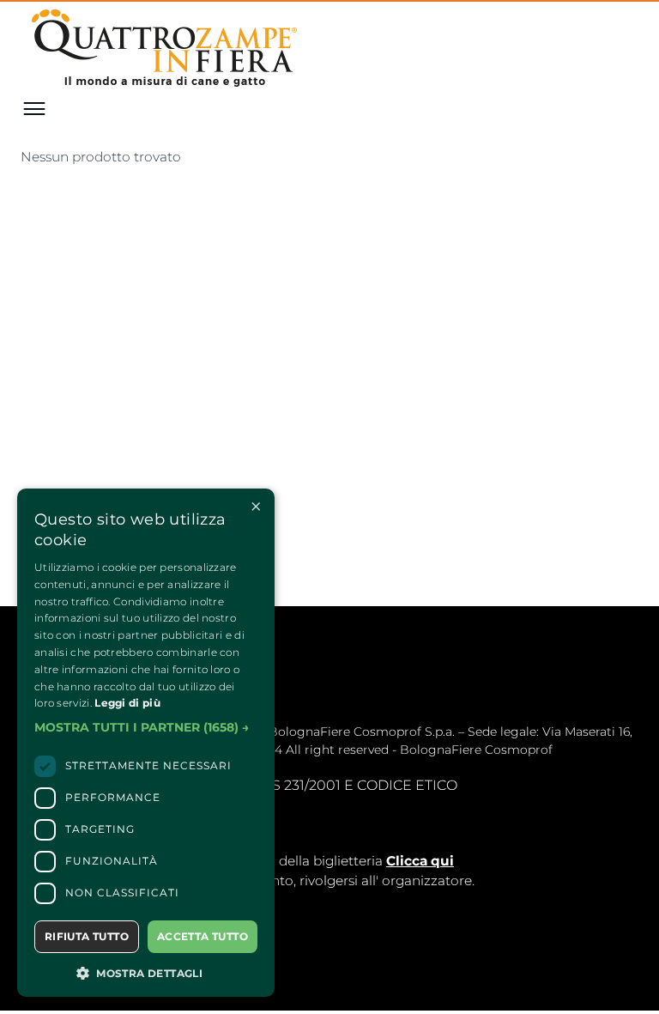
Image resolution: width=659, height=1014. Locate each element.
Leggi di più (127, 702)
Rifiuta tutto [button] (87, 936)
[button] (145, 728)
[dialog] (146, 743)
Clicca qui (420, 861)
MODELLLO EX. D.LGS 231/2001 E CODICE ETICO (295, 785)
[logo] (167, 50)
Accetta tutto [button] (202, 936)
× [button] (255, 507)
